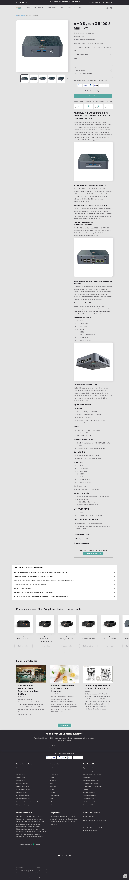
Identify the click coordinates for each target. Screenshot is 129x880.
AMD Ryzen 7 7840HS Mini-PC (45, 635)
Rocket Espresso (55, 771)
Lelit (51, 804)
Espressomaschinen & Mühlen (92, 774)
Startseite (16, 15)
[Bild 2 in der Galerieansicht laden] (34, 79)
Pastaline (52, 792)
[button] (28, 8)
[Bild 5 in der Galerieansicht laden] (61, 79)
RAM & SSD (77, 50)
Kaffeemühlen (87, 777)
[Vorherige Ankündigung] (46, 2)
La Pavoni (53, 780)
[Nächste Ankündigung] (83, 2)
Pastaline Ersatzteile (89, 792)
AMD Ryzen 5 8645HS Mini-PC (88, 635)
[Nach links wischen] (18, 79)
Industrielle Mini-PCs (89, 801)
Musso (52, 783)
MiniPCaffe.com (24, 877)
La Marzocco (53, 768)
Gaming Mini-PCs (88, 804)
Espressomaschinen (89, 768)
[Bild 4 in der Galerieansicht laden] (52, 79)
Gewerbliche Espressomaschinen (93, 771)
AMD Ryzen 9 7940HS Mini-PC (23, 635)
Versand (76, 39)
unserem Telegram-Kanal (61, 816)
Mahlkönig (53, 786)
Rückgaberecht (20, 774)
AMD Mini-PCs (22, 15)
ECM (51, 801)
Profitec (52, 798)
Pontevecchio (54, 774)
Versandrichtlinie (21, 777)
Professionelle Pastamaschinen (92, 786)
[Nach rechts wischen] (67, 79)
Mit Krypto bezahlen (22, 792)
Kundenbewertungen (22, 795)
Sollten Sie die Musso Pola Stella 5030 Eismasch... (63, 688)
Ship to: (77, 67)
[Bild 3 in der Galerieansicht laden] (43, 79)
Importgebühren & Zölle (23, 798)
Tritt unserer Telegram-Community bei (27, 801)
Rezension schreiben (95, 554)
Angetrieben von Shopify (34, 877)
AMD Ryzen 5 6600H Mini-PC (110, 635)
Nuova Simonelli (54, 795)
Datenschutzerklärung (22, 786)
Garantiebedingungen (22, 783)
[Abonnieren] (78, 746)
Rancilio (52, 777)
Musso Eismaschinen (89, 795)
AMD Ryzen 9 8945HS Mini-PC (66, 635)
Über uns (19, 768)
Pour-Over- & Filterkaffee (90, 783)
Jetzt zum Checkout (93, 96)
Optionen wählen (23, 646)
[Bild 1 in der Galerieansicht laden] (25, 79)
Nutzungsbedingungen (23, 789)
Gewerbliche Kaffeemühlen (91, 780)
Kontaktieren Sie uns (22, 771)
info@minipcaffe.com (90, 830)
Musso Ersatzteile (88, 798)
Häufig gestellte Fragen (23, 804)
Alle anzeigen (64, 725)
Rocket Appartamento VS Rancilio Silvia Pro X (97, 687)
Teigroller (86, 789)
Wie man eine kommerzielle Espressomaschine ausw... (28, 689)
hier (92, 820)
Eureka (52, 789)
